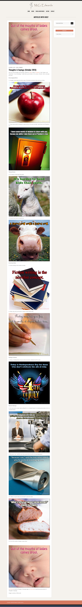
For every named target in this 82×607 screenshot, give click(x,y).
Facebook (37, 72)
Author (47, 11)
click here (32, 589)
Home (29, 11)
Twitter (30, 72)
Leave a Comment (19, 67)
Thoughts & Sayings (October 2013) (22, 69)
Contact (52, 11)
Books (32, 11)
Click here (11, 589)
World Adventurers (40, 11)
